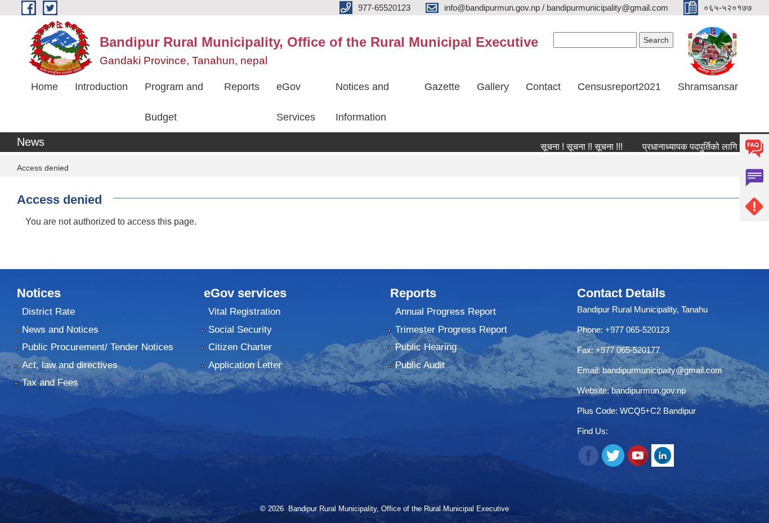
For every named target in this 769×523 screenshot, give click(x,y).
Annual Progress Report (445, 311)
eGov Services (295, 102)
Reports (242, 86)
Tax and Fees (50, 382)
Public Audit (420, 365)
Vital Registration (244, 311)
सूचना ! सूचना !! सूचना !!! (567, 146)
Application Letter (244, 365)
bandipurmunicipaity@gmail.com (662, 370)
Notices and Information (362, 102)
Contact (543, 86)
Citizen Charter (240, 347)
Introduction (101, 86)
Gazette (442, 86)
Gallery (493, 86)
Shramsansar (708, 86)
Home (44, 86)
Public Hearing (426, 347)
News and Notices (60, 329)
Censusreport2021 (619, 86)
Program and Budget (174, 102)
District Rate (48, 311)
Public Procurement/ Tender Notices (97, 347)
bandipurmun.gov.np (648, 390)
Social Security (240, 329)
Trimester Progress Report (451, 329)
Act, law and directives (70, 365)
